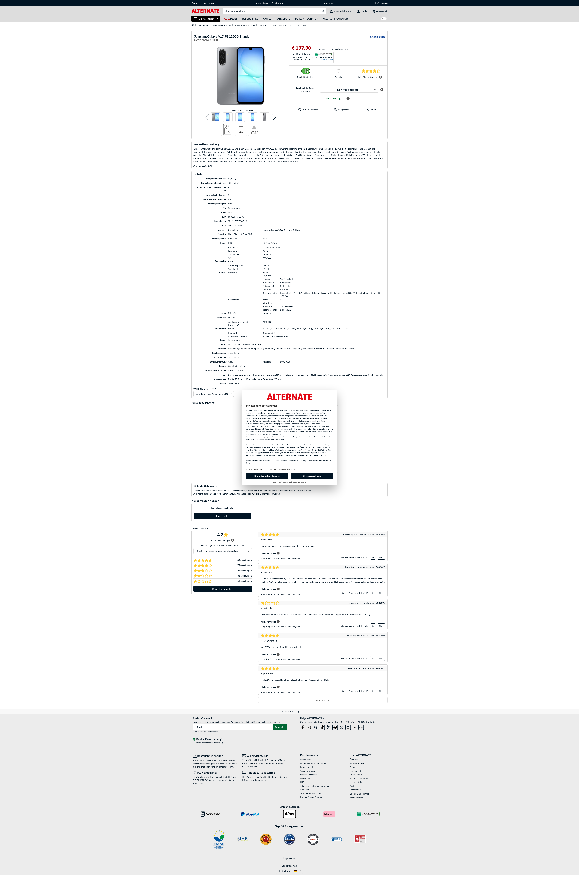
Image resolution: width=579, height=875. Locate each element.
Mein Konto (305, 759)
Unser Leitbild (356, 782)
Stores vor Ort (356, 774)
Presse (353, 767)
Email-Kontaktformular (269, 763)
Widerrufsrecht (307, 770)
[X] (328, 726)
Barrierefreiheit (357, 797)
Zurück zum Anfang (289, 711)
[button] (207, 117)
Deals (230, 18)
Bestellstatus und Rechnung (313, 763)
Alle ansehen (323, 699)
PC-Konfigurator (306, 18)
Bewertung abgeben (222, 588)
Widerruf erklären (308, 774)
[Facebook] (302, 726)
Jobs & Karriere (357, 763)
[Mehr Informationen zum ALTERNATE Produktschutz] (381, 90)
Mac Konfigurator (335, 18)
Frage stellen (222, 515)
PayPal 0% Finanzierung (202, 3)
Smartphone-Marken (221, 25)
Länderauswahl (289, 865)
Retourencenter (307, 767)
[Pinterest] (335, 726)
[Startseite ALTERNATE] (205, 10)
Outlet (268, 18)
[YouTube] (354, 726)
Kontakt (384, 3)
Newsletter (328, 3)
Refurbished (250, 18)
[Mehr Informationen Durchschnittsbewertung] (380, 77)
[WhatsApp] (341, 726)
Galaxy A (262, 25)
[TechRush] (348, 726)
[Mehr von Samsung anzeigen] (377, 38)
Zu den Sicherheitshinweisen (266, 493)
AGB (352, 786)
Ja (373, 557)
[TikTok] (322, 726)
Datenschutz (212, 731)
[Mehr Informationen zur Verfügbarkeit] (348, 98)
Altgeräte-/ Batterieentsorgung (314, 786)
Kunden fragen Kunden (311, 797)
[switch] (384, 18)
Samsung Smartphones (244, 25)
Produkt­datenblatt (306, 77)
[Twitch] (361, 726)
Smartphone (202, 25)
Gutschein (305, 789)
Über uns (354, 759)
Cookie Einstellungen (359, 793)
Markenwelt (355, 770)
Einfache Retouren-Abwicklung (268, 3)
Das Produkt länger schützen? (305, 90)
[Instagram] (309, 726)
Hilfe (375, 3)
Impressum (289, 858)
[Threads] (315, 726)
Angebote (283, 18)
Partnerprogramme (359, 778)
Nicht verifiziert (268, 553)
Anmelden (280, 726)
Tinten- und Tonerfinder (311, 793)
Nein (381, 557)
